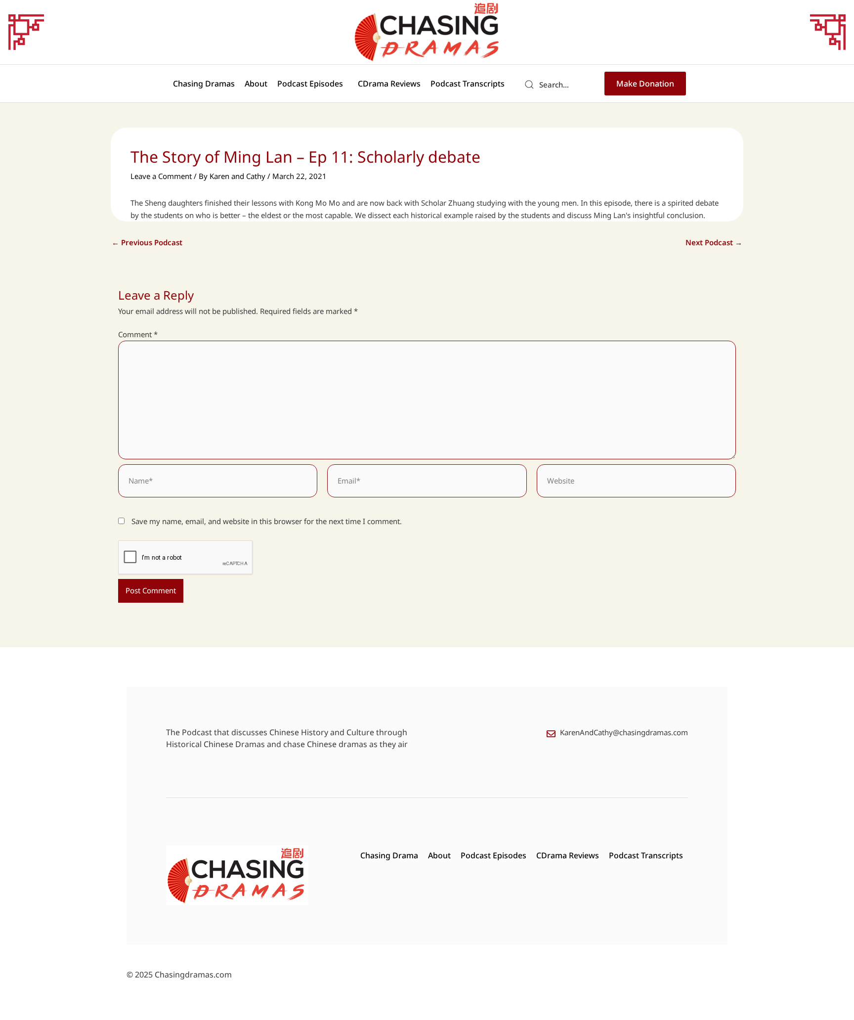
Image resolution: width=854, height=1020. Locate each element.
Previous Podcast (147, 242)
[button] (312, 83)
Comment (138, 334)
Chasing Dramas (204, 83)
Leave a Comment (161, 176)
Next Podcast (713, 242)
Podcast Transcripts (467, 83)
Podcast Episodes (310, 83)
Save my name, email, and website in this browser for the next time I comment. (266, 521)
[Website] (636, 482)
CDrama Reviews (389, 83)
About (256, 83)
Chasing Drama (389, 855)
